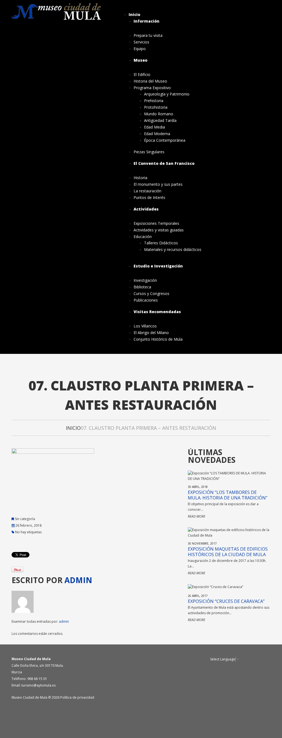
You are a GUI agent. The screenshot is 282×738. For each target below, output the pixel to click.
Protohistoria (155, 107)
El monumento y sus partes (158, 184)
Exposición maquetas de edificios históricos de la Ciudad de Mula (228, 551)
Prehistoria (153, 100)
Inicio (134, 14)
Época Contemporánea (164, 140)
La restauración (147, 190)
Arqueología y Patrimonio (166, 94)
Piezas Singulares (149, 151)
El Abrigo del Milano (151, 332)
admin (78, 580)
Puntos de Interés (149, 197)
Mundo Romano (158, 113)
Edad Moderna (157, 133)
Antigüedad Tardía (160, 120)
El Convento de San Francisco (164, 163)
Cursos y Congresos (151, 293)
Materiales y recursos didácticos (172, 249)
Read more (196, 516)
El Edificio (142, 74)
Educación (143, 236)
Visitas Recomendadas (157, 311)
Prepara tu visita (148, 35)
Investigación (145, 280)
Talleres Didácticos (161, 242)
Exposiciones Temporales (156, 223)
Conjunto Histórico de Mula (158, 339)
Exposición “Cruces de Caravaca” (226, 601)
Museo (140, 60)
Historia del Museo (150, 81)
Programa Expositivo (152, 87)
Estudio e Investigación (158, 266)
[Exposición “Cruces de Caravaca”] (215, 586)
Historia (140, 177)
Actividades (146, 209)
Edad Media (154, 127)
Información (146, 21)
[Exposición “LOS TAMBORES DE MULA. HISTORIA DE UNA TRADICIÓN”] (229, 475)
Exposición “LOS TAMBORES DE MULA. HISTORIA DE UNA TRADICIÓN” (227, 495)
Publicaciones (146, 300)
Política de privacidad (77, 697)
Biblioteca (142, 287)
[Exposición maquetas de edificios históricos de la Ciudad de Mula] (229, 532)
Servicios (141, 42)
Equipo (140, 48)
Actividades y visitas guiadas (159, 230)
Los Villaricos (145, 326)
